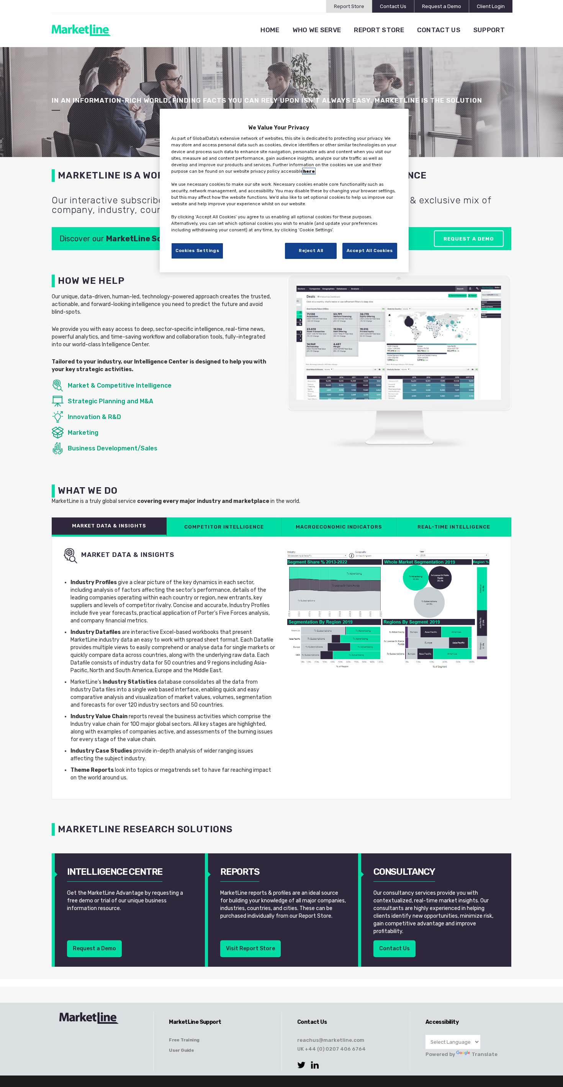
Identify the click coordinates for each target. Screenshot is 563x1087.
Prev (306, 363)
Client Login (491, 6)
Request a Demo (441, 6)
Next (492, 363)
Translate (484, 1054)
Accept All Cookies (370, 250)
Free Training (184, 1040)
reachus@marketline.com (330, 1040)
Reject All (311, 250)
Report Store (349, 6)
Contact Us (393, 6)
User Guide (181, 1050)
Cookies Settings (197, 250)
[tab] (109, 527)
